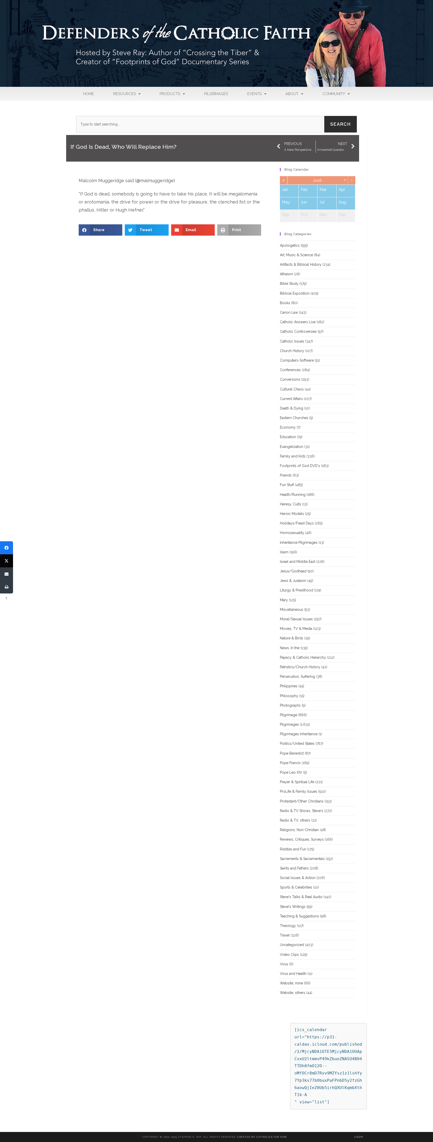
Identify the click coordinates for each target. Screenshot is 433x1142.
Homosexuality (292, 533)
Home (88, 94)
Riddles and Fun (293, 849)
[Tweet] (6, 560)
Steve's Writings (292, 907)
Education (288, 437)
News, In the (289, 648)
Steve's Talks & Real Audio (301, 897)
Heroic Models (292, 514)
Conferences (290, 370)
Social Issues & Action (297, 878)
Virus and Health (293, 974)
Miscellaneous (291, 610)
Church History (292, 351)
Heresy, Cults (290, 504)
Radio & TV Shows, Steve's (301, 811)
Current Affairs (291, 399)
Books (285, 303)
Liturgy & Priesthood (296, 590)
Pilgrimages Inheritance (298, 734)
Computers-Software (297, 360)
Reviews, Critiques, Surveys (302, 839)
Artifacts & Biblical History (300, 264)
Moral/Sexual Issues (296, 619)
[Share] (6, 547)
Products (170, 94)
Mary (284, 600)
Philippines (288, 686)
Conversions (290, 379)
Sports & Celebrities (296, 887)
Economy (288, 427)
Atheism (286, 274)
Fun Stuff (287, 485)
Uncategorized (292, 945)
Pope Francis (290, 763)
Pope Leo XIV (291, 772)
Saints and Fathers (294, 868)
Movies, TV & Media (296, 629)
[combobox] (199, 124)
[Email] (6, 573)
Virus (284, 964)
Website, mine (291, 983)
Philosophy (289, 696)
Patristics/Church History (300, 667)
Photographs (290, 705)
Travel (285, 935)
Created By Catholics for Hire (262, 1136)
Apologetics (290, 245)
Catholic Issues (292, 341)
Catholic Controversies (298, 331)
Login (358, 1136)
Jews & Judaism (293, 581)
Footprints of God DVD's (300, 466)
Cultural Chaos (292, 389)
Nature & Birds (291, 638)
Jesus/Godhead (293, 571)
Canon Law (289, 312)
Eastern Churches (294, 418)
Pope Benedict (292, 753)
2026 (317, 180)
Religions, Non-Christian (299, 830)
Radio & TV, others (295, 820)
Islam (284, 552)
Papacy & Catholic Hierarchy (303, 657)
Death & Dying (291, 408)
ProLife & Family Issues (298, 791)
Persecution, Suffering (297, 677)
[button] (101, 230)
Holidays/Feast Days (297, 523)
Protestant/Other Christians (301, 801)
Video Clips (289, 955)
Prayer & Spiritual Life (297, 782)
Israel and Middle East (297, 562)
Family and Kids (292, 456)
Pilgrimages (216, 94)
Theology (288, 926)
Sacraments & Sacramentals (302, 859)
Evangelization (291, 447)
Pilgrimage (288, 715)
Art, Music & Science (296, 255)
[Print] (6, 586)
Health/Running (292, 495)
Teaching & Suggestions (299, 916)
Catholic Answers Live (297, 322)
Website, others (292, 993)
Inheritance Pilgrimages (298, 543)
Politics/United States (297, 744)
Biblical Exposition (294, 293)
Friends (286, 475)
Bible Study (289, 284)
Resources (124, 94)
